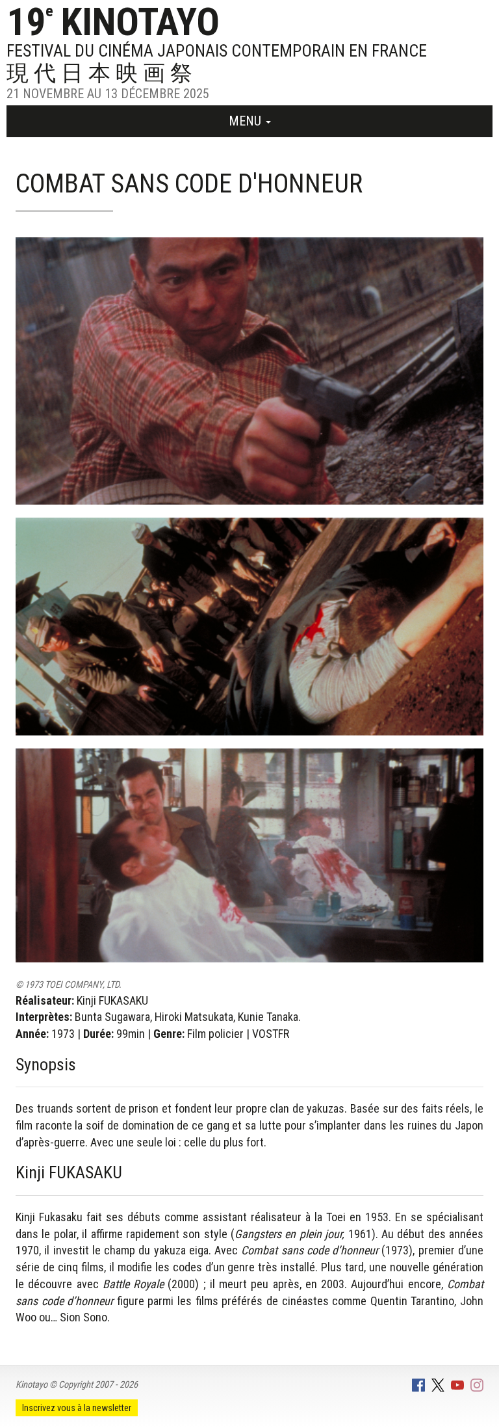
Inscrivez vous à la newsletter (76, 1408)
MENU (246, 121)
